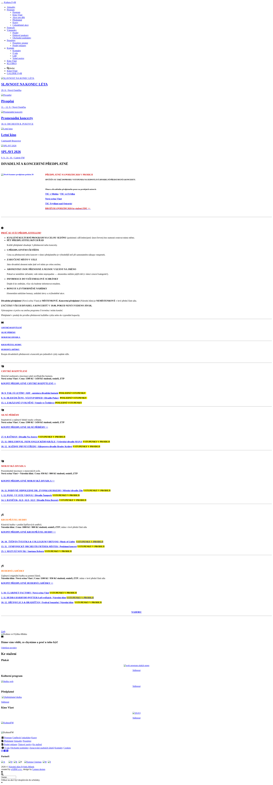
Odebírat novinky (9, 648)
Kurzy (34, 737)
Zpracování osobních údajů (41, 748)
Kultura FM (10, 2)
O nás (7, 748)
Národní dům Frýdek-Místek (21, 767)
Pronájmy (27, 741)
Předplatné (8, 741)
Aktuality (18, 741)
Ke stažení (37, 744)
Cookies (67, 748)
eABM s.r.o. (16, 769)
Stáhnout (136, 670)
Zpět (3, 631)
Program (8, 737)
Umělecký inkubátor (21, 737)
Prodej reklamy (10, 744)
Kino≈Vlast (12, 71)
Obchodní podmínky (19, 748)
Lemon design (38, 769)
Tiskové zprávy (25, 744)
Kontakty (58, 748)
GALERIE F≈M (14, 73)
